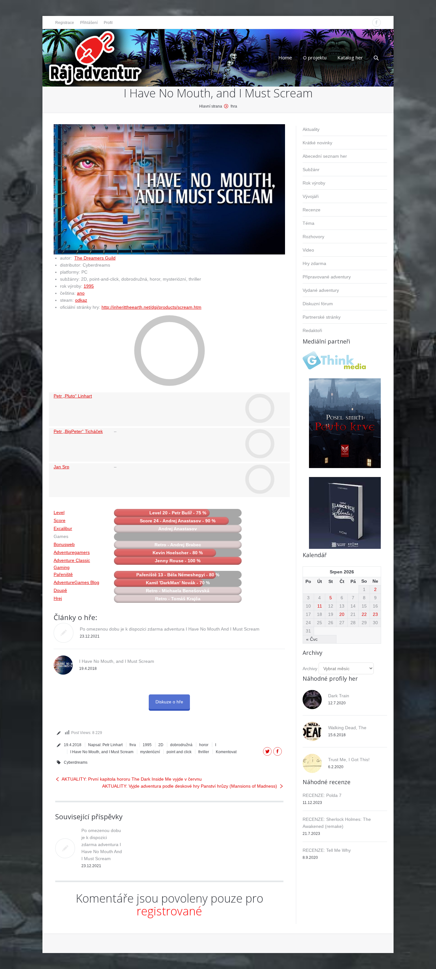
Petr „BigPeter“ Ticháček (78, 431)
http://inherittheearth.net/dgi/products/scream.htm (151, 307)
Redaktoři (312, 330)
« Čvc (312, 639)
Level (59, 512)
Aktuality (311, 129)
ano (81, 293)
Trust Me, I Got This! (349, 759)
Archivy (310, 668)
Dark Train (338, 695)
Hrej (58, 598)
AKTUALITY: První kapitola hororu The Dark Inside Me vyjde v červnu (132, 779)
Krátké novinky (317, 142)
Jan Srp (61, 466)
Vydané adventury (321, 290)
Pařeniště (63, 574)
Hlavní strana (210, 106)
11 (319, 606)
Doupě (60, 590)
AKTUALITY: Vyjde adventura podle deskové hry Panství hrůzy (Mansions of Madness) (189, 786)
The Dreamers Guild (95, 258)
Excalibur (63, 528)
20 (341, 614)
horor (203, 745)
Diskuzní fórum (318, 303)
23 (375, 614)
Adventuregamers (72, 552)
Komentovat (226, 752)
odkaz (81, 300)
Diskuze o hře (169, 701)
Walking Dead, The (347, 727)
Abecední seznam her (325, 156)
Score (59, 520)
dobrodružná (181, 745)
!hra (233, 106)
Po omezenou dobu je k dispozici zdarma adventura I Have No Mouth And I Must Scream (169, 629)
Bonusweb (64, 544)
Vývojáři (311, 196)
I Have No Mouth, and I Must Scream (116, 661)
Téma (308, 223)
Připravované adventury (327, 276)
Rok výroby (314, 182)
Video (308, 250)
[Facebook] (376, 22)
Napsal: (105, 745)
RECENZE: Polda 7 (322, 795)
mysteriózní (150, 752)
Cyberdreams (75, 762)
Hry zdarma (314, 263)
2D (160, 745)
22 (364, 614)
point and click (179, 752)
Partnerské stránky (322, 317)
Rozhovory (313, 236)
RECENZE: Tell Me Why (327, 850)
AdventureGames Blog (76, 582)
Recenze (311, 209)
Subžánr (311, 169)
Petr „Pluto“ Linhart (73, 395)
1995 (89, 286)
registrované (169, 911)
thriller (203, 752)
